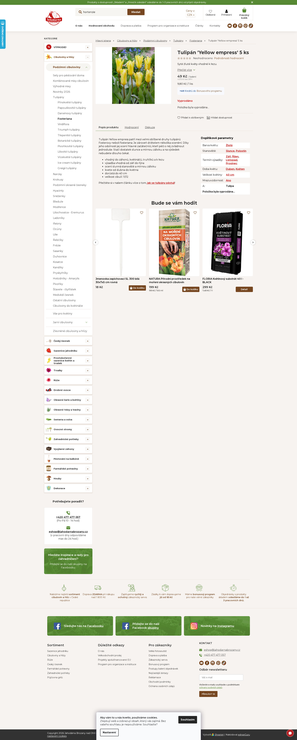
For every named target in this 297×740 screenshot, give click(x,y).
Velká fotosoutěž (158, 651)
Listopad (231, 159)
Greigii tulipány (67, 168)
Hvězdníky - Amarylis (66, 278)
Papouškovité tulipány (72, 107)
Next (253, 242)
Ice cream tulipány (69, 162)
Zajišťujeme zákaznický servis (132, 596)
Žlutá (229, 145)
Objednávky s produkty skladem (234, 597)
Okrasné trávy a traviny (67, 409)
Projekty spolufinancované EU (114, 659)
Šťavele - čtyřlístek (64, 289)
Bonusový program (159, 664)
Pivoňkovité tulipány (70, 146)
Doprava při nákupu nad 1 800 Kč (98, 596)
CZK (190, 14)
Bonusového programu (209, 91)
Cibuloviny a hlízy (64, 57)
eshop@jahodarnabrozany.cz (68, 531)
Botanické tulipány (69, 140)
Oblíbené (210, 14)
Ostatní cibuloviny (64, 300)
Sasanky (58, 251)
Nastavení (109, 732)
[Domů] (105, 41)
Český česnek (62, 341)
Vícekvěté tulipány (69, 157)
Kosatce (58, 261)
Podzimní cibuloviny (66, 67)
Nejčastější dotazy (158, 673)
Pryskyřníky (60, 272)
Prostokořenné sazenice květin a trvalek (64, 361)
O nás (101, 651)
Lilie (55, 234)
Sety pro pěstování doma (68, 75)
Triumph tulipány (69, 129)
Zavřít (183, 114)
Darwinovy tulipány (70, 113)
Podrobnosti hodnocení (229, 58)
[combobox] (110, 12)
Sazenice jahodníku (65, 350)
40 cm (230, 174)
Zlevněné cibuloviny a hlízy (70, 331)
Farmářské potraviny (66, 468)
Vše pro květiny (62, 313)
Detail (244, 289)
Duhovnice (60, 256)
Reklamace (155, 677)
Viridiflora (63, 124)
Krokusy (58, 179)
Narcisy (57, 174)
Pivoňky (58, 283)
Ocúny (57, 229)
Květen (240, 169)
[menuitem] (79, 25)
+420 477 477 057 (68, 517)
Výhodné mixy (62, 86)
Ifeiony (57, 223)
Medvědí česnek (63, 294)
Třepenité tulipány (69, 135)
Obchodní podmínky (160, 681)
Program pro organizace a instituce (117, 664)
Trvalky (58, 370)
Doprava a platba (158, 655)
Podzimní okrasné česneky (69, 185)
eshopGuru (244, 734)
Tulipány (58, 97)
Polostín (241, 150)
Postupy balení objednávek (163, 668)
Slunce (230, 150)
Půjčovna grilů (55, 677)
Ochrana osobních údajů (162, 686)
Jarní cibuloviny (63, 322)
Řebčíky (58, 240)
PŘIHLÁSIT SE (208, 694)
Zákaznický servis (158, 659)
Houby (57, 478)
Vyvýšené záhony (64, 449)
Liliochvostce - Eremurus (68, 212)
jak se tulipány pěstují (161, 182)
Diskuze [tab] (150, 127)
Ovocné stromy (63, 429)
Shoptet (219, 734)
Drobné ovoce (62, 390)
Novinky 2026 (61, 91)
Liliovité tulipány (68, 151)
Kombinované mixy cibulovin (71, 80)
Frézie (57, 245)
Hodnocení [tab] (132, 127)
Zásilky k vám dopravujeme (166, 596)
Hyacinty (58, 190)
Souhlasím (188, 719)
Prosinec (231, 163)
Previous (95, 242)
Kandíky (58, 267)
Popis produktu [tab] (108, 127)
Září (228, 156)
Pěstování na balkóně (66, 459)
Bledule (58, 201)
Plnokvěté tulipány (70, 102)
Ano (228, 180)
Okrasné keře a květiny (67, 400)
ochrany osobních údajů (210, 687)
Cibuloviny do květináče (68, 305)
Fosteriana (65, 118)
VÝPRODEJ (60, 47)
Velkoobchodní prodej (109, 655)
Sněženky (59, 196)
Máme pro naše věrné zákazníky (200, 596)
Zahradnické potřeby (66, 439)
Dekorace (59, 488)
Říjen (235, 156)
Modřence (59, 207)
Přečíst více (184, 69)
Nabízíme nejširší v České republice (65, 597)
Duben (230, 169)
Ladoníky (59, 218)
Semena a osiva (63, 419)
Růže (57, 380)
